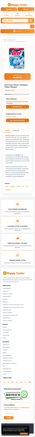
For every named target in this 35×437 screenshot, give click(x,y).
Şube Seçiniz (18, 106)
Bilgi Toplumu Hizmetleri (10, 363)
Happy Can (6, 302)
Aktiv (18, 186)
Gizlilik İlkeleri (6, 318)
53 (23, 186)
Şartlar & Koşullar (7, 312)
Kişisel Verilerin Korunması (10, 315)
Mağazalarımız (7, 368)
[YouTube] (12, 382)
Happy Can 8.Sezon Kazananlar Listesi (13, 307)
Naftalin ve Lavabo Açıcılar (9, 39)
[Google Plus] (17, 382)
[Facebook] (4, 382)
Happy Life (6, 291)
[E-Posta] (29, 382)
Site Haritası (6, 335)
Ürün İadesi (6, 332)
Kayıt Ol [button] (26, 9)
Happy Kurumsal (7, 294)
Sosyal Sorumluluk (8, 358)
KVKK (4, 338)
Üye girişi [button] (9, 9)
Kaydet (9, 417)
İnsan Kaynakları (7, 355)
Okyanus (8, 189)
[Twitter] (8, 382)
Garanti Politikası (7, 320)
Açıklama (7, 130)
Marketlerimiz (7, 296)
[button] (17, 31)
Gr (27, 186)
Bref (7, 186)
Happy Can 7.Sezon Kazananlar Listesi (13, 304)
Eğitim (4, 352)
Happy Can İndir (7, 310)
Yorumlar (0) (15, 130)
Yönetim (5, 350)
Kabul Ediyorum (23, 433)
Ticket (4, 374)
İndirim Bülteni (7, 288)
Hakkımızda (6, 344)
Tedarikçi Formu (7, 360)
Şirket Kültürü (6, 347)
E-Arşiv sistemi (7, 371)
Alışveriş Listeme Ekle (18, 120)
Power (12, 186)
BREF (13, 90)
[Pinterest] (21, 382)
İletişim (5, 327)
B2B (4, 366)
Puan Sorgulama (7, 330)
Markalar (5, 299)
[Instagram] (25, 382)
